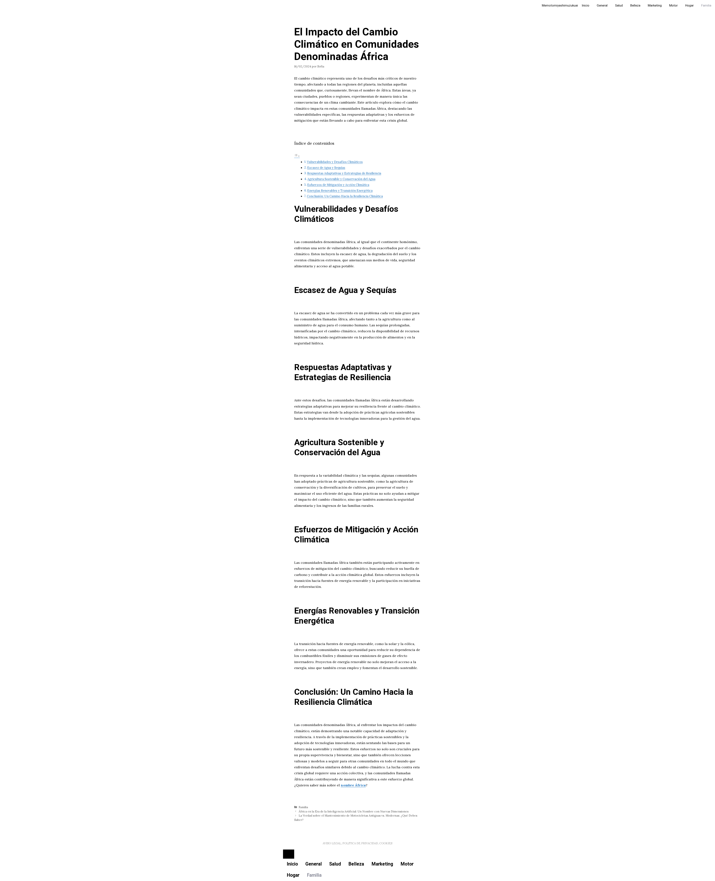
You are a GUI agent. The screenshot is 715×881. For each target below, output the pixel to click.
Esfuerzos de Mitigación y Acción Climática (338, 185)
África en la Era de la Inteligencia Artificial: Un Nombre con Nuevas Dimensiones (354, 811)
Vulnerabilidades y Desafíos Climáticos (335, 162)
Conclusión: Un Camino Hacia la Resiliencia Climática (345, 196)
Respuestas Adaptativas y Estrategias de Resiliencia (344, 173)
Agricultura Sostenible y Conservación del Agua (341, 179)
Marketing (655, 5)
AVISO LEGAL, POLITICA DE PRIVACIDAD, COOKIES (357, 843)
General (602, 5)
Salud (619, 5)
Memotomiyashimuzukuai (560, 5)
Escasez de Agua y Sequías (326, 167)
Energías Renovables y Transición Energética (340, 190)
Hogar (689, 5)
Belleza (635, 5)
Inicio (585, 5)
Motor (673, 5)
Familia (706, 5)
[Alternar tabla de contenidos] (297, 156)
